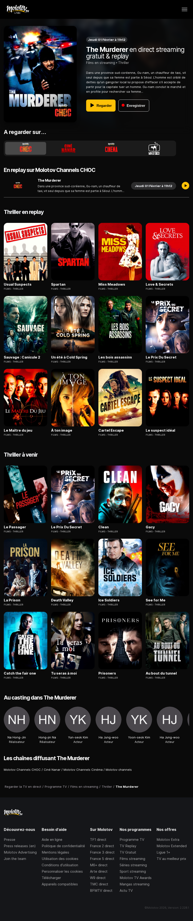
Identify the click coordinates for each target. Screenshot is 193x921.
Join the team (15, 858)
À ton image (61, 430)
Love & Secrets (159, 284)
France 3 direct (102, 852)
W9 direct (98, 877)
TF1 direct (98, 839)
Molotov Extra (168, 839)
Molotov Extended (172, 846)
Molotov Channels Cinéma (83, 769)
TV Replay (128, 846)
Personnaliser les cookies (62, 871)
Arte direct (99, 871)
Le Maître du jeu (18, 430)
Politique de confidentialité (63, 846)
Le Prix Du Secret (161, 357)
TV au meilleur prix (171, 858)
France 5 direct (102, 858)
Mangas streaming (134, 884)
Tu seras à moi (64, 673)
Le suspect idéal (160, 430)
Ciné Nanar (52, 769)
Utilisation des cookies (60, 858)
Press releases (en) (20, 846)
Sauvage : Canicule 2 (22, 357)
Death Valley (62, 600)
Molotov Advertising (20, 852)
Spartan (58, 284)
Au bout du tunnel (161, 673)
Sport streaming (133, 871)
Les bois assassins (115, 357)
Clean (103, 527)
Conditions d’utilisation (60, 865)
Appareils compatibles (60, 884)
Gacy (150, 527)
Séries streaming (133, 865)
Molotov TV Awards (136, 877)
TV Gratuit (128, 852)
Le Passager (15, 527)
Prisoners (107, 673)
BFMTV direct (101, 890)
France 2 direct (102, 846)
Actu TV (126, 890)
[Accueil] (17, 9)
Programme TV (132, 839)
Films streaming (132, 858)
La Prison (12, 600)
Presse (9, 839)
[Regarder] (185, 186)
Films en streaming (100, 63)
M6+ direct (99, 865)
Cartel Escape (111, 430)
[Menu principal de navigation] (184, 9)
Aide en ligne (52, 839)
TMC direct (99, 884)
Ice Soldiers (109, 600)
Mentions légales (55, 852)
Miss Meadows (111, 284)
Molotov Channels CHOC (22, 769)
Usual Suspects (18, 284)
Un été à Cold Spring (69, 357)
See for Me (155, 600)
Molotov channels (119, 769)
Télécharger (51, 877)
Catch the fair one (20, 673)
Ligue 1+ (163, 852)
